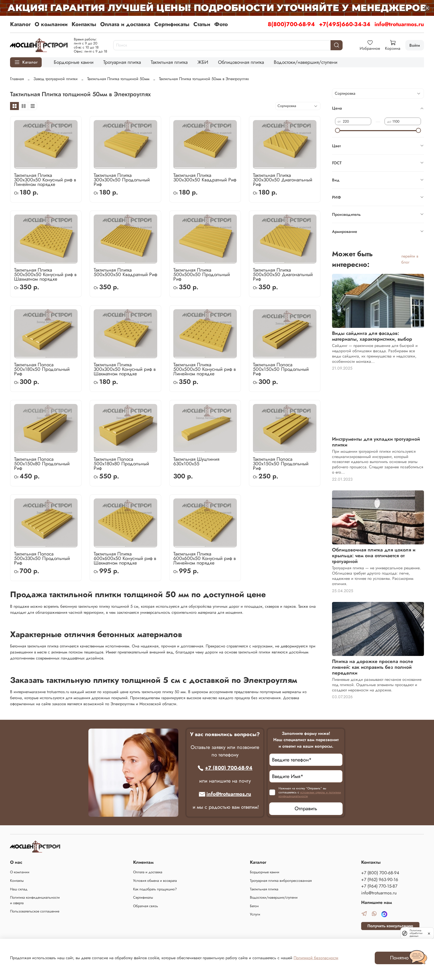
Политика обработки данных (416, 933)
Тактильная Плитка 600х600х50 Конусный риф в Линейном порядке (204, 558)
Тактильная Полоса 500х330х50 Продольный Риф (42, 558)
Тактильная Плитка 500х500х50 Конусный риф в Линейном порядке (204, 369)
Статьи (201, 24)
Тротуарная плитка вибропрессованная (281, 880)
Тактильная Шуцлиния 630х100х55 (196, 461)
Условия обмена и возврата (155, 880)
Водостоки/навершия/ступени (305, 62)
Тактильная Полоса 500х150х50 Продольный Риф (281, 369)
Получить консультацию (390, 926)
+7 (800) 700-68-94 (228, 768)
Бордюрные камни (73, 62)
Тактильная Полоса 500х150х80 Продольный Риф (42, 463)
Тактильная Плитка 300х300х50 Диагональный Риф (282, 180)
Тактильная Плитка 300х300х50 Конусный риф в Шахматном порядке (125, 369)
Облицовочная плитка (241, 62)
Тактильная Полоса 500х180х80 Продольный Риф (121, 463)
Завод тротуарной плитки (55, 79)
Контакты (84, 24)
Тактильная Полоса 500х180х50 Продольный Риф (42, 369)
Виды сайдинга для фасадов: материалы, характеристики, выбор (372, 336)
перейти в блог (409, 259)
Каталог (20, 24)
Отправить (306, 808)
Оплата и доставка (125, 24)
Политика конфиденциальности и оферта (35, 900)
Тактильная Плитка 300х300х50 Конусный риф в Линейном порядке (45, 180)
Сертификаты (171, 24)
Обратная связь (145, 905)
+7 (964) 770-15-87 (379, 886)
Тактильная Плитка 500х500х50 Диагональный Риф (283, 274)
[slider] (337, 130)
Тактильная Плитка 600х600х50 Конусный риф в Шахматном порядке (125, 558)
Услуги (255, 914)
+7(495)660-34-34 (344, 24)
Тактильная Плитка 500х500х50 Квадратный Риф (125, 272)
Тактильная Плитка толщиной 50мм (118, 79)
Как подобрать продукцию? (155, 889)
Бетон (254, 905)
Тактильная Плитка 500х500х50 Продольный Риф (201, 274)
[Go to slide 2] (61, 166)
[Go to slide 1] (30, 166)
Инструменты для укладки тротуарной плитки (376, 441)
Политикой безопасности (316, 958)
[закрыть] (429, 933)
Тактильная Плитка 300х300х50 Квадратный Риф (204, 177)
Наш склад (18, 889)
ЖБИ (202, 62)
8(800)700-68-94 (291, 24)
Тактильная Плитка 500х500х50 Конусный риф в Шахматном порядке (45, 274)
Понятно (399, 957)
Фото (221, 24)
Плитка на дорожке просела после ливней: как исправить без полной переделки (372, 667)
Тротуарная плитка (122, 62)
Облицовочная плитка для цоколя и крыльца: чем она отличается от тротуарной (373, 555)
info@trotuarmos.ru (399, 24)
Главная (17, 79)
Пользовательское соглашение (34, 911)
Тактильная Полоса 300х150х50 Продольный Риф (280, 463)
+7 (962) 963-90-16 (379, 879)
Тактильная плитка (169, 62)
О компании (51, 24)
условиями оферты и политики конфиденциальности (310, 794)
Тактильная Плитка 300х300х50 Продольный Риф (122, 180)
